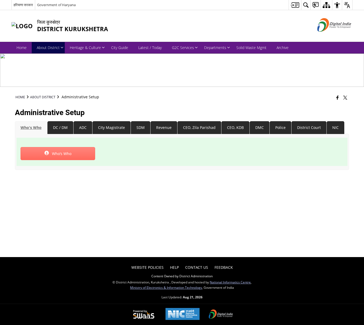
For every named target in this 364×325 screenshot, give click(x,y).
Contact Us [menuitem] (196, 267)
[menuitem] (295, 5)
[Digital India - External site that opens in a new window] (328, 36)
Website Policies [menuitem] (147, 267)
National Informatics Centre (230, 282)
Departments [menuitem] (215, 47)
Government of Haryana (56, 4)
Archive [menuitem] (283, 47)
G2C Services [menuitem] (183, 47)
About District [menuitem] (48, 47)
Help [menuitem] (174, 267)
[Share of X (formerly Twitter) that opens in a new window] (345, 97)
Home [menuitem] (22, 47)
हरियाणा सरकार (23, 4)
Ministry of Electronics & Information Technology (166, 287)
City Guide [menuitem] (119, 47)
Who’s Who (61, 153)
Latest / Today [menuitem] (150, 47)
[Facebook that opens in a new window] (337, 97)
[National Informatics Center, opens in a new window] (182, 314)
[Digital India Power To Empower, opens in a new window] (221, 314)
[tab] (31, 127)
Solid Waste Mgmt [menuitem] (251, 47)
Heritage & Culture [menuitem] (85, 47)
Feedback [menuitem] (224, 267)
